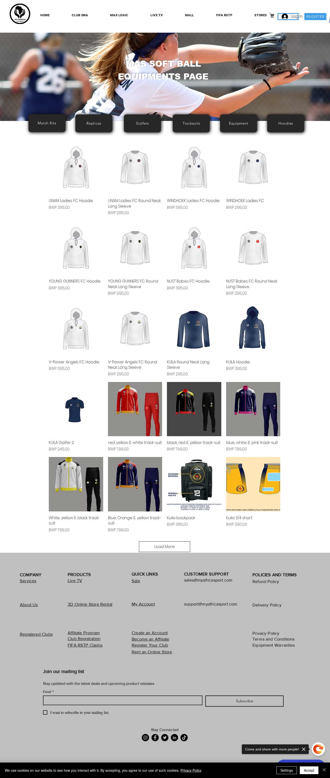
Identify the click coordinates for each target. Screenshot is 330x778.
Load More (164, 546)
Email (48, 691)
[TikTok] (184, 737)
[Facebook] (155, 737)
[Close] (324, 770)
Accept (309, 770)
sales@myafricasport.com (208, 580)
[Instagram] (145, 737)
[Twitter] (164, 737)
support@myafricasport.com (210, 604)
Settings (286, 770)
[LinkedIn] (174, 737)
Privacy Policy (190, 770)
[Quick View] (76, 167)
